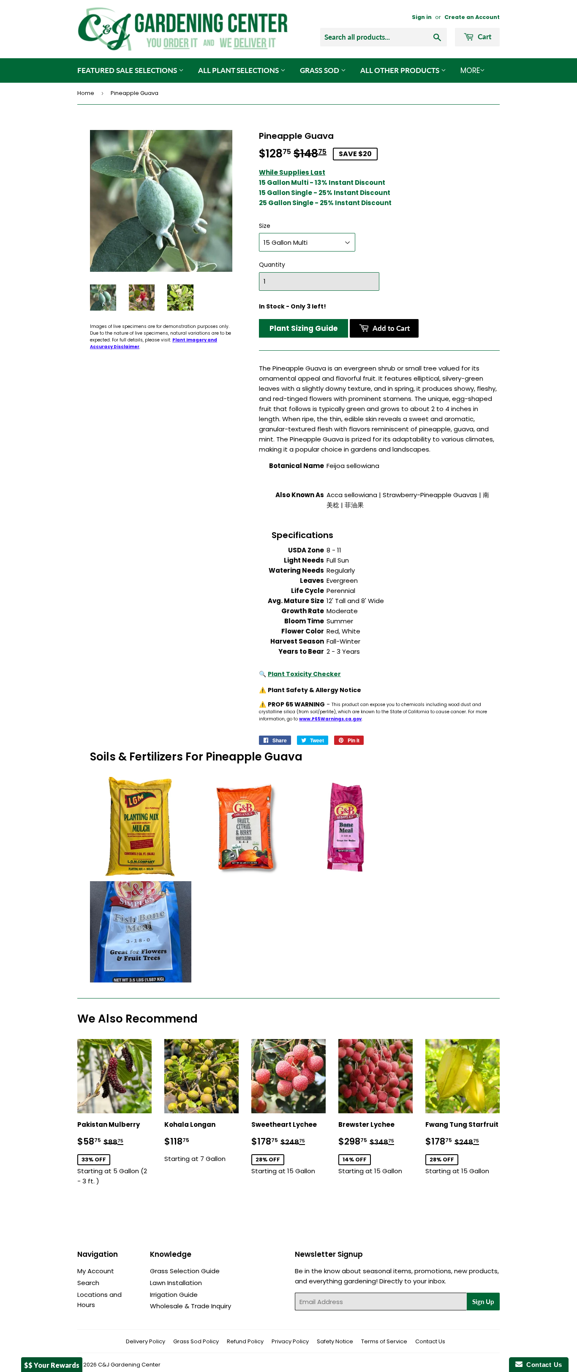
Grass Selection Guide (185, 1270)
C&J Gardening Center (129, 1365)
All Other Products (400, 70)
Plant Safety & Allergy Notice (314, 690)
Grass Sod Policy (196, 1341)
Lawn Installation (176, 1282)
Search (88, 1282)
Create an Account (472, 17)
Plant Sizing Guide (303, 328)
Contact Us (430, 1341)
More (470, 70)
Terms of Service (384, 1341)
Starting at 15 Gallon (288, 1147)
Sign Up (483, 1301)
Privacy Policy (290, 1341)
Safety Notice (335, 1341)
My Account (95, 1270)
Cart (483, 36)
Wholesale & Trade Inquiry (190, 1306)
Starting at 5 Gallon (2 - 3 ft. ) (114, 1152)
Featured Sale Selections (128, 70)
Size (264, 226)
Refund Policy (245, 1341)
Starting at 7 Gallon (195, 1141)
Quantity (272, 264)
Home (85, 93)
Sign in (422, 17)
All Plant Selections (239, 70)
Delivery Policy (145, 1341)
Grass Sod (320, 70)
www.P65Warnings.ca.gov (330, 719)
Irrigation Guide (174, 1294)
